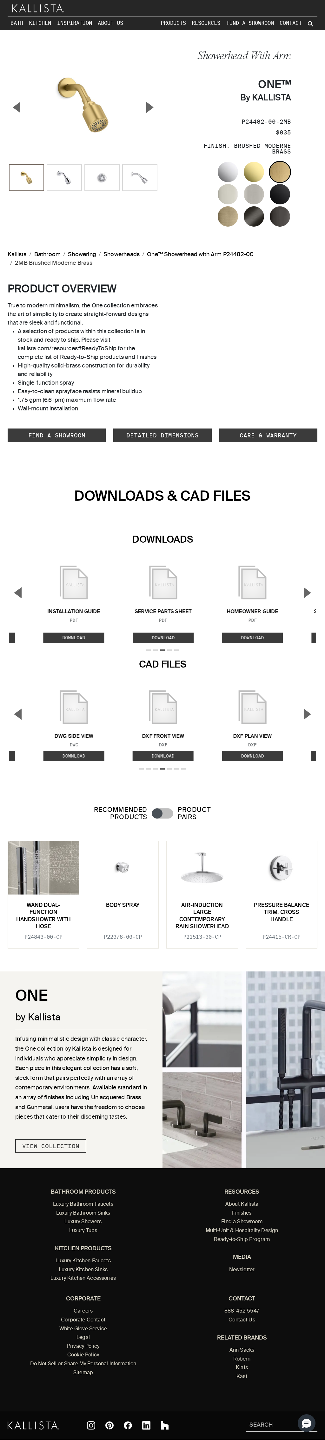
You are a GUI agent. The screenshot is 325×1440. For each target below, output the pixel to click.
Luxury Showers (83, 1221)
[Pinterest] (109, 1425)
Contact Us (242, 1320)
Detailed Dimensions (162, 435)
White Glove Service (83, 1329)
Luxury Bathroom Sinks (83, 1213)
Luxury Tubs (83, 1230)
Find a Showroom (250, 23)
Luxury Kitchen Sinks (83, 1269)
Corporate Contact (83, 1320)
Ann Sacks (241, 1350)
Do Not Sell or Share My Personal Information (83, 1364)
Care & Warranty (268, 435)
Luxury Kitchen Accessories (83, 1278)
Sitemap (83, 1372)
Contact (291, 23)
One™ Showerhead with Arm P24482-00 (200, 254)
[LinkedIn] (146, 1425)
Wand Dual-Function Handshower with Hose (43, 916)
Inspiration (74, 23)
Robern (242, 1359)
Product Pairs (194, 813)
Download (74, 637)
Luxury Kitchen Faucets (83, 1261)
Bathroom (47, 254)
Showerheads (121, 254)
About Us (110, 23)
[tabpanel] (162, 891)
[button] (306, 1423)
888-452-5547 (241, 1311)
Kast (241, 1376)
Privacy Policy (83, 1346)
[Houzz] (165, 1425)
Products (173, 23)
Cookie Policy (83, 1355)
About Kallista (241, 1204)
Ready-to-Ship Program (242, 1239)
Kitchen (40, 23)
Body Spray (123, 905)
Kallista (17, 254)
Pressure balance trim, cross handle (281, 912)
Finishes (241, 1213)
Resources (206, 23)
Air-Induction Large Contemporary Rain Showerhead (202, 916)
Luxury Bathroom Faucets (83, 1204)
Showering (82, 254)
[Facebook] (128, 1425)
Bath (16, 23)
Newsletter (242, 1269)
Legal (83, 1337)
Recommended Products (120, 813)
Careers (83, 1311)
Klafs (242, 1367)
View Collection (50, 1146)
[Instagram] (91, 1425)
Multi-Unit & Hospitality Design (242, 1230)
